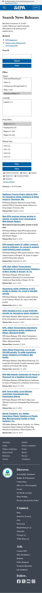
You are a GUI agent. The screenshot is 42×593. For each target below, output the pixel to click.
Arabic (4, 445)
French (24, 449)
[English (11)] (17, 102)
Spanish (24, 442)
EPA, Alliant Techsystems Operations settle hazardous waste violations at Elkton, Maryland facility (19, 330)
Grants (19, 489)
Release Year (7, 141)
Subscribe (20, 531)
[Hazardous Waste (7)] (17, 94)
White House (22, 539)
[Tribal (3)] (17, 82)
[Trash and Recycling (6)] (17, 79)
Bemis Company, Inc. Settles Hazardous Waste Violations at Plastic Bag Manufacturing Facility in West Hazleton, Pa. (20, 417)
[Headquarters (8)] (17, 128)
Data (18, 513)
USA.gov (20, 535)
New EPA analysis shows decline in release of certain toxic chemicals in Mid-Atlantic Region (19, 219)
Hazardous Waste (22, 176)
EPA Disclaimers (23, 555)
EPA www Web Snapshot (27, 485)
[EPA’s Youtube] (29, 581)
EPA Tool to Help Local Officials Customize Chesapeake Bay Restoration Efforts (17, 394)
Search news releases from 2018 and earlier (16, 44)
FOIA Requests (23, 562)
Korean (24, 452)
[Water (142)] (17, 90)
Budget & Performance (26, 478)
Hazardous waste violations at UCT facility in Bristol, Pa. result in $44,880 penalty (19, 291)
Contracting (21, 482)
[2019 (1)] (17, 157)
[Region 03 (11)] (17, 124)
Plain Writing (22, 497)
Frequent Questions (24, 566)
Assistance (6, 442)
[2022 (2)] (17, 146)
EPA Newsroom (11, 40)
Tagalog (5, 459)
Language (6, 98)
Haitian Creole (7, 452)
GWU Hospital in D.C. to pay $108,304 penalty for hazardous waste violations (20, 312)
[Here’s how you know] (21, 2)
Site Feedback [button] (22, 570)
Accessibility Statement (26, 474)
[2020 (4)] (17, 153)
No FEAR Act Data (24, 493)
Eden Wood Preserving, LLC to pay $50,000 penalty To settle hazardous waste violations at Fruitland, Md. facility (19, 353)
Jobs (18, 520)
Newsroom (21, 524)
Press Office (7, 120)
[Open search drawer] (4, 8)
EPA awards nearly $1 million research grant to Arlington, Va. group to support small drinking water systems (20, 247)
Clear (17, 169)
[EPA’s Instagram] (33, 581)
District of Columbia (11, 173)
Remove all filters (8, 182)
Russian (24, 456)
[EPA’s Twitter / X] (24, 581)
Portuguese (6, 456)
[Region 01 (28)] (17, 131)
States (24, 173)
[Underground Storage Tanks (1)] (17, 86)
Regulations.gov (23, 528)
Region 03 (9, 176)
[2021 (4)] (17, 149)
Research (8, 179)
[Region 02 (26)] (17, 135)
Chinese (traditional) (9, 449)
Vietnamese (26, 459)
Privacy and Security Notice (28, 500)
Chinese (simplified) (29, 445)
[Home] (20, 7)
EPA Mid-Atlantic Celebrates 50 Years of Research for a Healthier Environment (21, 376)
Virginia (33, 173)
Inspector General (24, 516)
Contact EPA (22, 551)
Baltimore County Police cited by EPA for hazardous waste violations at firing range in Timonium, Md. (20, 196)
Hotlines (20, 558)
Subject (5, 76)
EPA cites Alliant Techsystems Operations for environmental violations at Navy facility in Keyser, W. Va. (21, 269)
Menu (36, 7)
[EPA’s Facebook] (19, 581)
